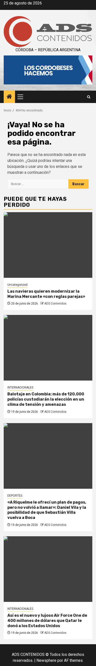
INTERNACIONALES (20, 387)
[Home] (9, 97)
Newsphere (46, 660)
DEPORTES (14, 495)
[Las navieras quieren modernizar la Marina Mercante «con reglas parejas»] (48, 245)
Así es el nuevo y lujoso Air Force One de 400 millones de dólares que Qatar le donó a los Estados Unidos (47, 620)
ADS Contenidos (55, 303)
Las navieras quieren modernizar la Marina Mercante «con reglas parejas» (46, 294)
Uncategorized (17, 284)
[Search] (89, 97)
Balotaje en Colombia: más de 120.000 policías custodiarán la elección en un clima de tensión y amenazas (45, 399)
